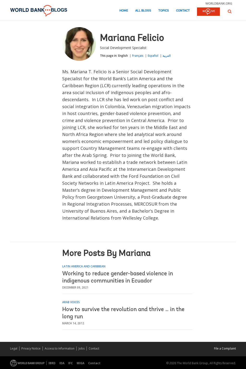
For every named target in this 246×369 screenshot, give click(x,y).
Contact (183, 10)
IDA (61, 363)
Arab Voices (71, 302)
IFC (70, 363)
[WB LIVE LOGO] (208, 12)
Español (153, 56)
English (123, 56)
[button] (230, 11)
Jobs (82, 348)
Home (123, 10)
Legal (13, 348)
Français (137, 56)
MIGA (80, 363)
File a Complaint (225, 348)
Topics (163, 10)
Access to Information (59, 348)
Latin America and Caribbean (83, 266)
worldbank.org (218, 3)
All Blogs (143, 10)
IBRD (52, 363)
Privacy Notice (31, 348)
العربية (167, 56)
